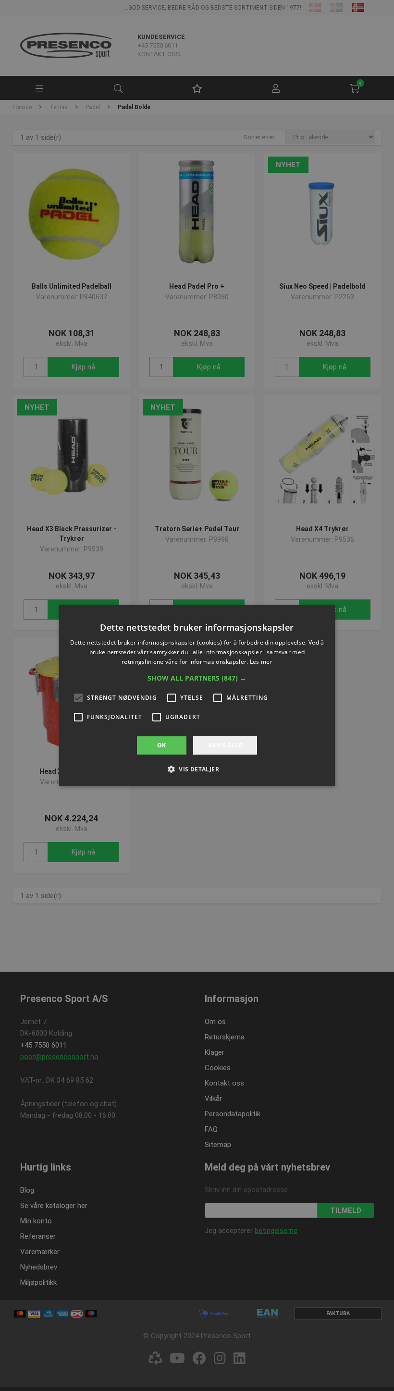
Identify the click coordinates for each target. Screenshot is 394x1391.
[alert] (197, 695)
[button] (197, 678)
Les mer (261, 662)
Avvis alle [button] (225, 745)
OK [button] (161, 745)
